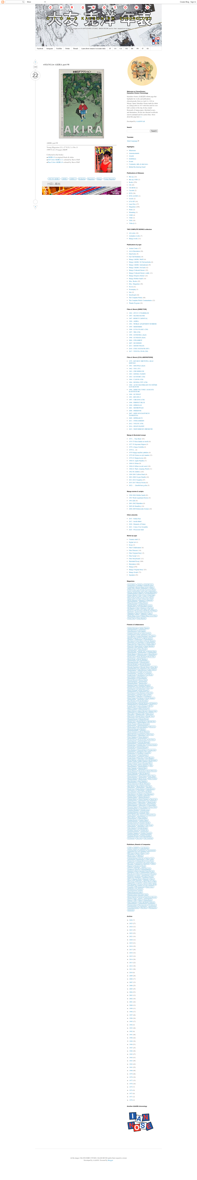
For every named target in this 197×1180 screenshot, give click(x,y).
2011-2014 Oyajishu (135, 480)
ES (148, 48)
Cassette (131, 190)
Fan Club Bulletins (135, 257)
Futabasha (146, 863)
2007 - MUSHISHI (135, 343)
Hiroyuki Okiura (145, 667)
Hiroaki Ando (131, 656)
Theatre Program (134, 303)
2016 (131, 953)
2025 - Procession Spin (136, 529)
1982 (131, 1064)
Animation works (134, 236)
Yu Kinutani (131, 838)
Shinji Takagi (151, 776)
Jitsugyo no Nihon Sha (134, 869)
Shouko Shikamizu (145, 784)
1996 (131, 1018)
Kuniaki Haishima (132, 703)
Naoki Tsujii (150, 734)
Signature (132, 575)
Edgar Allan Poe (132, 644)
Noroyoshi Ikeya (142, 750)
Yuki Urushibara (148, 838)
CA (121, 48)
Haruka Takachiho (149, 646)
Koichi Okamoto (150, 698)
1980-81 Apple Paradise (136, 460)
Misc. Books (133, 281)
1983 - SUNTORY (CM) (137, 377)
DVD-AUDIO (133, 196)
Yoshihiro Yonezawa (146, 833)
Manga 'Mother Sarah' (136, 278)
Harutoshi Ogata (132, 649)
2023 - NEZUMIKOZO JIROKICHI (141, 429)
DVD (130, 193)
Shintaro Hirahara (132, 779)
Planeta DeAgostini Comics (135, 892)
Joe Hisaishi (147, 672)
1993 (131, 1028)
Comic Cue (144, 590)
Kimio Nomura (132, 698)
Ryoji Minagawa (132, 766)
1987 (131, 1048)
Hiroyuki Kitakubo (133, 664)
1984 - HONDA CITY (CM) (138, 382)
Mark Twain (131, 716)
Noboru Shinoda (132, 742)
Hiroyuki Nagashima (133, 667)
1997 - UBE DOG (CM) (137, 399)
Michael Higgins (141, 721)
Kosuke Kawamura (143, 701)
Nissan (140, 884)
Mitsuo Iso (152, 727)
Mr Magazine (131, 608)
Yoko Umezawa (132, 828)
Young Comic (131, 618)
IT (142, 48)
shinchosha (131, 910)
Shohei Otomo (142, 779)
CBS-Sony (140, 856)
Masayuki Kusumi (132, 719)
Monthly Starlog (132, 605)
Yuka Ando (139, 838)
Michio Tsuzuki (132, 724)
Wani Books (144, 908)
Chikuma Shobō (141, 861)
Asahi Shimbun (145, 848)
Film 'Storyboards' (135, 558)
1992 (131, 1031)
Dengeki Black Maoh (150, 592)
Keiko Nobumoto (143, 690)
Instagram (50, 48)
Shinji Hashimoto (132, 776)
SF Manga (154, 610)
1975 (131, 1087)
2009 (131, 976)
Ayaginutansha (151, 850)
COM (129, 590)
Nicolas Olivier (132, 739)
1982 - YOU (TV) (135, 368)
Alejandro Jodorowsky (134, 633)
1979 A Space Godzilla (136, 447)
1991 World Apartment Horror (138, 498)
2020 (131, 940)
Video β (131, 223)
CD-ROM (132, 188)
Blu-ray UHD (133, 179)
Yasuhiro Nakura (143, 820)
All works (132, 233)
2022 (131, 933)
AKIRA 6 (73, 179)
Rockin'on (130, 610)
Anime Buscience (148, 585)
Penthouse (143, 608)
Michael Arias (131, 721)
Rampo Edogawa (142, 760)
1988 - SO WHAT (135, 394)
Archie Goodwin (146, 633)
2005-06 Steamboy (135, 506)
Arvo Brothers (131, 636)
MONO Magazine (132, 600)
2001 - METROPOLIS (136, 408)
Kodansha (82, 179)
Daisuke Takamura (150, 641)
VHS (130, 220)
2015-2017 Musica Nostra (137, 482)
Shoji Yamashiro (142, 781)
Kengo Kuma (131, 695)
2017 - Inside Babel (135, 521)
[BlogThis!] (51, 183)
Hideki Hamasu (132, 654)
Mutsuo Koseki (132, 734)
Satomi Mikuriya (132, 771)
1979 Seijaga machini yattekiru (138, 452)
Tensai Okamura (143, 807)
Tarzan (137, 613)
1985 (131, 1054)
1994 (131, 1025)
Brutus (152, 587)
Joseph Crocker (132, 675)
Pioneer (140, 889)
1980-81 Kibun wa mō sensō (138, 466)
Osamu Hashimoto (143, 755)
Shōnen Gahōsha (132, 897)
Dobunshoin (139, 863)
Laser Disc (132, 204)
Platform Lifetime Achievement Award (138, 895)
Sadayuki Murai (142, 768)
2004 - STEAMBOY (135, 340)
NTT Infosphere (132, 884)
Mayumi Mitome (143, 719)
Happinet (130, 866)
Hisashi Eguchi (132, 669)
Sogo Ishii (148, 786)
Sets (130, 292)
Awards (131, 156)
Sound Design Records (150, 897)
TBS (135, 900)
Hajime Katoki (139, 646)
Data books (132, 254)
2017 (131, 949)
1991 (131, 1034)
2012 (131, 966)
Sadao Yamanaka (132, 768)
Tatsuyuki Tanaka (132, 807)
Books (131, 182)
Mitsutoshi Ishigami (133, 729)
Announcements (134, 153)
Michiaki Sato (151, 721)
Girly (140, 595)
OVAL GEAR (152, 884)
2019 (131, 943)
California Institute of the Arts (136, 858)
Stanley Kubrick (140, 789)
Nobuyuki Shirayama (142, 747)
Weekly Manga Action (134, 616)
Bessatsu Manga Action (142, 587)
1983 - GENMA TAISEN (137, 374)
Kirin (138, 874)
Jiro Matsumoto (132, 672)
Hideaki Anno (142, 651)
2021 (131, 936)
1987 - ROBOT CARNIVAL (138, 318)
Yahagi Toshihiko (142, 817)
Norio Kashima (132, 750)
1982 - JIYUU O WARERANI (139, 313)
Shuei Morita (131, 786)
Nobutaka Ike (131, 747)
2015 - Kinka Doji (135, 518)
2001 (131, 1002)
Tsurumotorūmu (132, 905)
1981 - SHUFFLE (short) (137, 366)
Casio (152, 858)
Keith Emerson (132, 693)
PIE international (139, 887)
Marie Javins (149, 714)
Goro (145, 595)
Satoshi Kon (142, 771)
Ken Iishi (150, 693)
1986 (131, 1051)
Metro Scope (131, 882)
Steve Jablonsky (132, 791)
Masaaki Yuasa (150, 716)
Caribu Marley (139, 641)
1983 (131, 1061)
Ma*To (151, 706)
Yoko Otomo (149, 825)
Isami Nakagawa (142, 669)
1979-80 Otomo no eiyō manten (139, 455)
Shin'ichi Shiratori (144, 773)
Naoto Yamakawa (132, 737)
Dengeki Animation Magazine (136, 592)
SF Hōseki (146, 610)
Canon (147, 858)
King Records (131, 874)
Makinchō (150, 600)
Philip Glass (140, 758)
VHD (131, 218)
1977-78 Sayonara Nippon (137, 444)
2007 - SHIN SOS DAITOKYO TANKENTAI (139, 414)
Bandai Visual (144, 853)
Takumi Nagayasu (132, 804)
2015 (131, 956)
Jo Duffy (140, 672)
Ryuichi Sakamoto (143, 766)
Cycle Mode (152, 590)
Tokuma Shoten (148, 900)
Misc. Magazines (134, 284)
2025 (131, 923)
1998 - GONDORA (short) (137, 335)
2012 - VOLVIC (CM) (136, 423)
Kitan (151, 597)
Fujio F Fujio (141, 644)
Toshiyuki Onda (144, 812)
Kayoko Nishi (142, 682)
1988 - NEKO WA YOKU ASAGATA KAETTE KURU (141, 390)
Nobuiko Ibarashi (152, 745)
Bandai (137, 853)
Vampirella (143, 613)
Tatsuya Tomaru (151, 804)
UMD (131, 215)
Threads (75, 48)
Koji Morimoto (132, 701)
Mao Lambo (131, 714)
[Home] (35, 202)
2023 (131, 930)
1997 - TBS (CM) (134, 332)
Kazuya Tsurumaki (132, 690)
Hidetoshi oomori (142, 654)
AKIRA (64, 179)
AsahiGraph (131, 587)
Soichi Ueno (131, 789)
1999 (131, 1008)
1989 (131, 1041)
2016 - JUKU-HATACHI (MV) (139, 348)
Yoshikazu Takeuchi (133, 836)
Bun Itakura (131, 641)
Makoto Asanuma (132, 708)
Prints (131, 209)
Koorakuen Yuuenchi (147, 876)
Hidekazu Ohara (152, 651)
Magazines (91, 179)
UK (126, 48)
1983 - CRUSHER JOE (136, 371)
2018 (131, 946)
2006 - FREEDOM (135, 410)
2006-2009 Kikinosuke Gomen (139, 509)
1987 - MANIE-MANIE (137, 316)
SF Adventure (138, 610)
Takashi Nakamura (143, 799)
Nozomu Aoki (152, 750)
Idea (134, 597)
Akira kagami (141, 631)
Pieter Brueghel (149, 758)
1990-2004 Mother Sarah (137, 495)
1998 (131, 1011)
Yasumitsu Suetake (145, 823)
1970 (131, 1100)
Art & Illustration (134, 251)
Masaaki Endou (140, 716)
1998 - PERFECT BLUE (137, 402)
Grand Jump (151, 595)
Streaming (132, 212)
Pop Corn (150, 608)
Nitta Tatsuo (151, 739)
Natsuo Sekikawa (143, 737)
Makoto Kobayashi (144, 708)
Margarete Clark (140, 714)
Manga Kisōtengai (132, 603)
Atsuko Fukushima (142, 636)
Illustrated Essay (134, 561)
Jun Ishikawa (141, 675)
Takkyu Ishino (142, 802)
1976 (131, 1083)
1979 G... (132, 450)
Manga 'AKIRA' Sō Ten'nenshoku (140, 262)
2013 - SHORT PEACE (136, 346)
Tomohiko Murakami (133, 810)
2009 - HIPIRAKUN (136, 418)
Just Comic (145, 597)
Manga (99, 179)
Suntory (130, 900)
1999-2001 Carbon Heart (137, 474)
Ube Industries (152, 905)
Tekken (140, 900)
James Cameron (152, 669)
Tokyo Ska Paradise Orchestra (146, 902)
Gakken (153, 863)
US (115, 48)
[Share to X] (54, 183)
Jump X (139, 597)
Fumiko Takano (151, 644)
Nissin (145, 884)
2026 (131, 920)
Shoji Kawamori (132, 781)
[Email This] (48, 183)
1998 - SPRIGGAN (135, 405)
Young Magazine (109, 179)
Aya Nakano (152, 636)
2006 (131, 985)
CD (130, 185)
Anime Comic (133, 248)
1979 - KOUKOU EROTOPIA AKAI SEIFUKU (141, 362)
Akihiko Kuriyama (133, 628)
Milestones (132, 150)
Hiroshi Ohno (151, 656)
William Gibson (151, 815)
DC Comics (131, 863)
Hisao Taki (154, 667)
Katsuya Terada (143, 680)
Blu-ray (131, 177)
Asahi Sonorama (132, 850)
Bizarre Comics (132, 856)
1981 (131, 1067)
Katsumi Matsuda (132, 680)
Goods (131, 198)
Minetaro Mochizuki (143, 724)
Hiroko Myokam (141, 656)
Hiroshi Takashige (142, 659)
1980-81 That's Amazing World (139, 469)
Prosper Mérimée (132, 760)
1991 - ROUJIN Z (135, 397)
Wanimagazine (152, 908)
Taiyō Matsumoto (148, 794)
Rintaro (130, 763)
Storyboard (132, 295)
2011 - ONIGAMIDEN (136, 421)
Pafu (138, 608)
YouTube (59, 48)
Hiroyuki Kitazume (145, 664)
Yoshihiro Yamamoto (133, 833)
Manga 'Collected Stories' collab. (139, 273)
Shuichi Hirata (140, 786)
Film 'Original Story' (135, 553)
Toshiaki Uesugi (145, 810)
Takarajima (130, 613)
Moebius (142, 729)
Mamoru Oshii (153, 711)
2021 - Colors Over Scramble (138, 527)
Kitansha (153, 874)
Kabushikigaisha (146, 869)
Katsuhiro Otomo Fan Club (147, 871)
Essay (131, 545)
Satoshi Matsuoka (151, 771)
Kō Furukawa (153, 703)
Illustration (132, 564)
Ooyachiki (147, 752)
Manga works (133, 238)
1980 (131, 1070)
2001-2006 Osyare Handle (137, 477)
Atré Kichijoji (142, 850)
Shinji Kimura (142, 776)
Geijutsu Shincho (132, 595)
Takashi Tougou (132, 802)
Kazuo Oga (150, 688)
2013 (131, 962)
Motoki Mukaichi (144, 732)
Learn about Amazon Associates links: (93, 48)
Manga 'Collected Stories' (137, 270)
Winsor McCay (132, 817)
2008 (131, 979)
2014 (131, 959)
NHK (154, 882)
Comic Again (136, 590)
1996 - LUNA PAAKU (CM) (138, 329)
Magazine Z (142, 600)
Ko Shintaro (140, 698)
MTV (129, 879)
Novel (131, 287)
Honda (143, 866)
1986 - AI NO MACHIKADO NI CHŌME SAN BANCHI (143, 386)
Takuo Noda (142, 804)
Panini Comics (149, 887)
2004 (131, 992)
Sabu (151, 766)
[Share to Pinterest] (59, 183)
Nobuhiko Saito (141, 745)
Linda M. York (131, 706)
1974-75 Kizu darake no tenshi (138, 441)
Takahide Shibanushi (143, 797)
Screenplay (132, 289)
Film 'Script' (133, 556)
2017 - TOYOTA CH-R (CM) (138, 351)
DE (132, 48)
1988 (131, 1044)
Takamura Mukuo (132, 799)
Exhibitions (132, 159)
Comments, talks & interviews (138, 164)
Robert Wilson (137, 763)
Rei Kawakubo (153, 760)
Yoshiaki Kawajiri (142, 828)
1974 (131, 1090)
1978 (131, 1077)
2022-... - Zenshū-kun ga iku (138, 485)
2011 (131, 969)
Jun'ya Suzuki (131, 677)
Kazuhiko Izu (131, 688)
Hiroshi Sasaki (131, 659)
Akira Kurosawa (132, 631)
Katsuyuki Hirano (132, 682)
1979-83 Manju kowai (136, 458)
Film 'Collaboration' (135, 547)
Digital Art (132, 542)
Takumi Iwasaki (151, 802)
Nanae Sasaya (141, 734)
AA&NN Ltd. (140, 121)
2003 (131, 995)
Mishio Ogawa (132, 727)
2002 (131, 998)
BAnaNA (130, 638)
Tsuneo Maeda (131, 815)
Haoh (129, 597)
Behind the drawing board (137, 167)
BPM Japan (131, 853)
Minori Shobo (147, 882)
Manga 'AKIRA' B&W (136, 259)
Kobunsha (130, 876)
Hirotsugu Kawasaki (133, 662)
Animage (139, 585)
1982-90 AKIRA (53, 179)
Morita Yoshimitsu (133, 732)
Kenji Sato (139, 695)
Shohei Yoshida (152, 779)
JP (110, 48)
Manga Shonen (143, 603)
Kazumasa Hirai (141, 688)
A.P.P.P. (129, 848)
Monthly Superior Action (145, 605)
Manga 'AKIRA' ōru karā (137, 267)
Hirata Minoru (152, 654)
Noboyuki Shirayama (143, 742)
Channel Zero (131, 861)
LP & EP (132, 201)
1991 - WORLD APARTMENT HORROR (143, 324)
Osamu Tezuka (131, 758)
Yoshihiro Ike (144, 830)
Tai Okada (139, 794)
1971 (131, 1097)
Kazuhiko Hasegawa (144, 685)
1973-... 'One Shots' (135, 439)
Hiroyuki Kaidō (144, 662)
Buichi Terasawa (148, 638)
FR (138, 48)
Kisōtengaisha (145, 874)
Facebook (40, 48)
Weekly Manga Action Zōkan (149, 616)
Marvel (152, 879)
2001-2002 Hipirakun (136, 503)
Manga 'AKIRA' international (138, 265)
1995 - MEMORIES (135, 327)
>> (141, 117)
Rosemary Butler (147, 763)
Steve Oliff (141, 791)
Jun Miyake (149, 675)
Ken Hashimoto (141, 693)
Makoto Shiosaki (142, 711)
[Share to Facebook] (56, 183)
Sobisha (140, 897)
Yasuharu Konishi (132, 820)
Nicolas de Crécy (142, 739)
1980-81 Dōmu (134, 463)
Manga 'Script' (133, 572)
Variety (150, 613)
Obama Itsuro (131, 752)
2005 (131, 989)
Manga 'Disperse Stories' (137, 276)
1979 (131, 1074)
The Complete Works (135, 297)
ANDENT (136, 848)
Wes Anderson (141, 815)
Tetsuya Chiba (152, 807)
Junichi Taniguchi (141, 677)
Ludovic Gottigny (142, 706)
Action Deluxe (131, 585)
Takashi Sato (153, 799)
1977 (131, 1080)
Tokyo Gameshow (132, 902)
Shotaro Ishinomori (133, 784)
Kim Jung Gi (147, 695)
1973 (131, 1093)
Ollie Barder (140, 752)
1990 (131, 1038)
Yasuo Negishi (131, 825)
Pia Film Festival (132, 889)
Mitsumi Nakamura (142, 727)
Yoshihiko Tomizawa (133, 830)
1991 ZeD (132, 500)
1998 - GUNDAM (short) (137, 337)
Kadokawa (130, 871)
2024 (131, 926)
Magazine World (137, 879)
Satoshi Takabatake (133, 773)
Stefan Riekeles (150, 789)
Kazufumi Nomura (132, 685)
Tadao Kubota (131, 794)
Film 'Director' (133, 550)
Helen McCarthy (132, 651)
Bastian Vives (138, 638)
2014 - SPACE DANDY (136, 426)
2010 (131, 972)
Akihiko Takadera (144, 628)
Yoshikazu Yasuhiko (145, 836)
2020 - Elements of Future (137, 524)
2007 (131, 982)
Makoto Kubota (132, 711)
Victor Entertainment (133, 908)
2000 (131, 1005)
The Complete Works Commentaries (140, 300)
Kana (136, 871)
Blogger (110, 1160)
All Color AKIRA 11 (55, 159)
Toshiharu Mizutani (133, 812)
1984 (131, 1057)
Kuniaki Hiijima (143, 703)
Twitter (67, 48)
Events (131, 161)
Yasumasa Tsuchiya (133, 823)
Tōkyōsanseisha (142, 905)
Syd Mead (148, 791)
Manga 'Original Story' (136, 569)
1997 (131, 1015)
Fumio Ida (130, 646)
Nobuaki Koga (131, 745)
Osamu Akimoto (132, 755)
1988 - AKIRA (134, 321)
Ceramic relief (133, 539)
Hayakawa (137, 866)
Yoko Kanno (140, 825)
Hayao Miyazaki (142, 649)
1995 (131, 1021)
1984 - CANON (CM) (136, 379)
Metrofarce (139, 882)
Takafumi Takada (132, 797)
